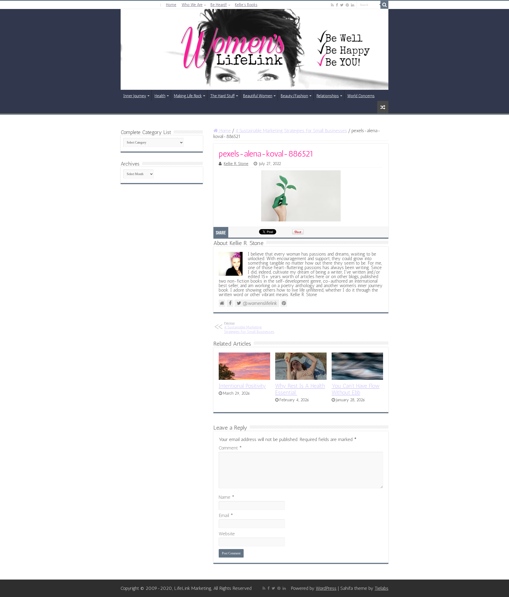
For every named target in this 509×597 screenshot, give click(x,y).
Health (160, 95)
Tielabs (381, 588)
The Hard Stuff (222, 95)
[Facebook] (337, 5)
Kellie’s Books (246, 4)
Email (226, 515)
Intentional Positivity (242, 385)
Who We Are (192, 4)
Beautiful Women (257, 95)
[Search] (384, 5)
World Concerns (361, 95)
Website (227, 534)
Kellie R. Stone (236, 163)
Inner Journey (134, 95)
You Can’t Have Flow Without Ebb (356, 389)
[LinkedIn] (352, 5)
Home (171, 4)
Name (226, 497)
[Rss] (332, 5)
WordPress (326, 588)
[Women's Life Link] (254, 49)
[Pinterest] (347, 5)
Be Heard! (218, 4)
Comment (230, 448)
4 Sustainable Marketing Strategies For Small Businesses (291, 130)
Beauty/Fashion (294, 95)
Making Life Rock (188, 95)
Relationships (328, 95)
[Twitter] (342, 5)
